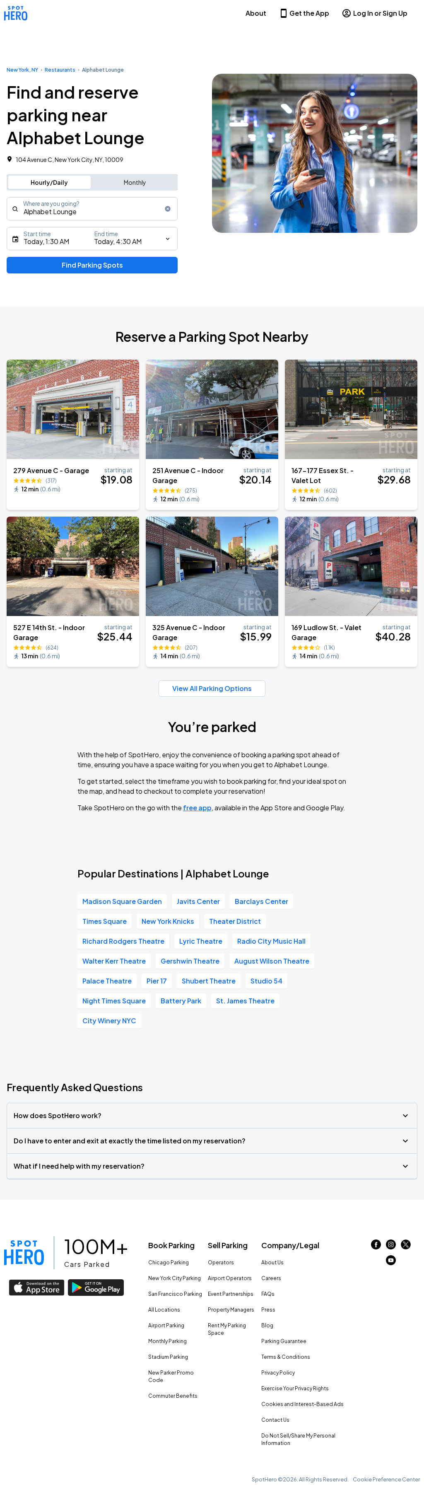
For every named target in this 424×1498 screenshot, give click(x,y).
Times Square (104, 921)
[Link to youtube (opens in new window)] (391, 1262)
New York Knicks (168, 921)
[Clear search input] (167, 208)
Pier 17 (157, 980)
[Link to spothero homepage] (24, 1253)
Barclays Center (261, 901)
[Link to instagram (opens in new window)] (391, 1246)
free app (197, 807)
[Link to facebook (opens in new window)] (376, 1246)
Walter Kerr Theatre (114, 961)
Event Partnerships (230, 1294)
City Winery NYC (109, 1020)
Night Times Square (114, 1000)
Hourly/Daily (49, 182)
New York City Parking (174, 1278)
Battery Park (181, 1000)
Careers (271, 1278)
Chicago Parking (168, 1262)
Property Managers (231, 1310)
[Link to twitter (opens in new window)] (406, 1246)
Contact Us (275, 1420)
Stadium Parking (168, 1357)
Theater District (235, 921)
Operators (221, 1262)
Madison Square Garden (122, 901)
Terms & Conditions (285, 1357)
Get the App (309, 13)
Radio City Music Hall (271, 941)
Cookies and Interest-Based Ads (302, 1404)
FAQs (268, 1294)
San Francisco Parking (175, 1294)
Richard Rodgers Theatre (123, 941)
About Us (272, 1262)
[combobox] (92, 208)
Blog (267, 1325)
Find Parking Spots (92, 265)
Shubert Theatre (209, 980)
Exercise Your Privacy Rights (295, 1388)
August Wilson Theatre (271, 961)
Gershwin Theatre (190, 961)
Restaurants (60, 70)
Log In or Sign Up (380, 13)
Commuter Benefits (173, 1396)
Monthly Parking (167, 1341)
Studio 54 (266, 980)
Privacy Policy (278, 1373)
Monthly (135, 182)
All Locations (164, 1310)
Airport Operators (230, 1278)
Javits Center (198, 901)
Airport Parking (166, 1325)
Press (268, 1310)
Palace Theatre (107, 980)
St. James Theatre (245, 1000)
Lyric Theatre (200, 941)
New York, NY (22, 70)
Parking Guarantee (283, 1341)
